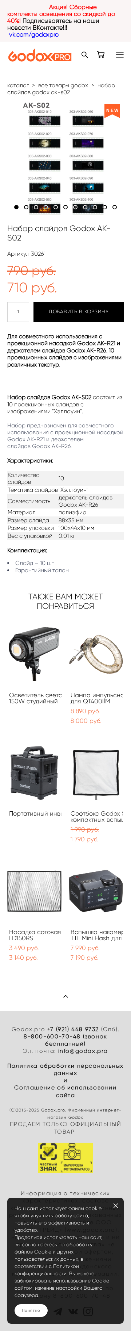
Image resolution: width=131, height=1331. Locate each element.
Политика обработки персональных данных (65, 1069)
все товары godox (63, 85)
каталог (18, 85)
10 (105, 207)
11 (114, 207)
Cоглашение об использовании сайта (65, 1091)
